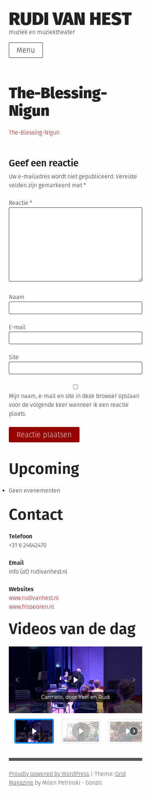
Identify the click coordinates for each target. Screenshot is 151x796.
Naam (17, 297)
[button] (17, 680)
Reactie (20, 202)
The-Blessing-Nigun (34, 132)
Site (14, 357)
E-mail (17, 327)
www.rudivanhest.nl (34, 597)
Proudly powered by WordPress (49, 773)
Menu (25, 50)
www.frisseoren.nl (31, 606)
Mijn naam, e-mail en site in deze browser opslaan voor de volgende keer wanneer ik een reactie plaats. (74, 405)
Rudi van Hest (70, 19)
